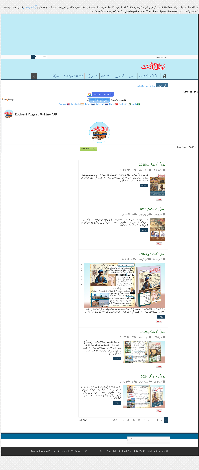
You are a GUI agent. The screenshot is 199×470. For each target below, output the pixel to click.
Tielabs (75, 451)
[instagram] (83, 451)
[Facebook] (98, 451)
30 (128, 420)
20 (134, 420)
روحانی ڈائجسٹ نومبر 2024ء (152, 332)
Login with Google (103, 94)
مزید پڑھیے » (143, 185)
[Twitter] (95, 451)
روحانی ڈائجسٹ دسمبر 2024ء (152, 254)
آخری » (114, 420)
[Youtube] (89, 451)
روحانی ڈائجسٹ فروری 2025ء (151, 164)
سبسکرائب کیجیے (92, 76)
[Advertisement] (99, 34)
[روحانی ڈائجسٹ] (153, 66)
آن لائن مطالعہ (143, 170)
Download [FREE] (88, 148)
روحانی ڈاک (55, 76)
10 (139, 420)
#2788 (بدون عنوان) (73, 76)
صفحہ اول (164, 76)
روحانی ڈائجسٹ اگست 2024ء (145, 86)
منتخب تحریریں (120, 76)
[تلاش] (33, 57)
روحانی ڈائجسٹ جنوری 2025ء (151, 209)
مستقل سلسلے (105, 76)
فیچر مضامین (132, 76)
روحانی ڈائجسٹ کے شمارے (149, 76)
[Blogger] (86, 451)
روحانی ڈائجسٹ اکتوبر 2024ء (152, 376)
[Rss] (101, 451)
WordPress (49, 451)
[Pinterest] (92, 451)
